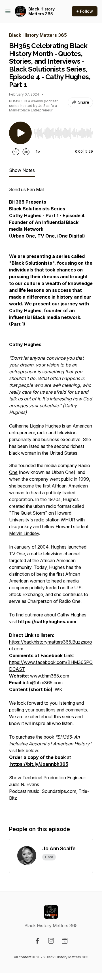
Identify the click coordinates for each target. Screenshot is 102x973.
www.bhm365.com (49, 676)
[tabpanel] (51, 500)
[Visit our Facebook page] (37, 941)
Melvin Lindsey (24, 533)
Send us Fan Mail (26, 189)
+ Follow (84, 11)
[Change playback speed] (38, 152)
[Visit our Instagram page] (51, 941)
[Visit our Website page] (64, 941)
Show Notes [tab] (22, 170)
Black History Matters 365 (41, 11)
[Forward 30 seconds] (26, 152)
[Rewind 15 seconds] (16, 152)
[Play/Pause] (20, 133)
